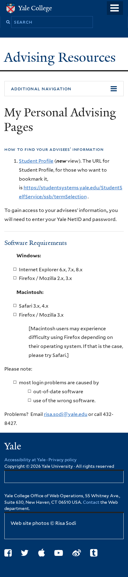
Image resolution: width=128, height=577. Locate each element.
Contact (91, 502)
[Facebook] (7, 553)
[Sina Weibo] (76, 553)
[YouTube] (58, 553)
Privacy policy (62, 459)
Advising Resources (61, 57)
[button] (64, 88)
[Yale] (13, 447)
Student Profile (36, 161)
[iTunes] (41, 553)
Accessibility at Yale (25, 459)
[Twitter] (25, 553)
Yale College (35, 8)
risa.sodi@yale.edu (65, 414)
